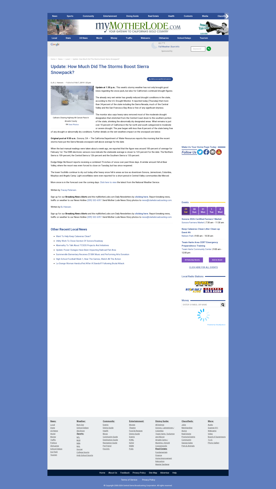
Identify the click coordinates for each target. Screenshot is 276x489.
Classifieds (223, 16)
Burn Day (80, 425)
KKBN (131, 446)
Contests (188, 16)
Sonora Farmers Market (193, 222)
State (68, 38)
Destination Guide (110, 440)
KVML (131, 440)
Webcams (145, 38)
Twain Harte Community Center (196, 249)
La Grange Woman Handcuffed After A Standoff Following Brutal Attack (90, 263)
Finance (158, 455)
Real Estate (153, 16)
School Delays (184, 38)
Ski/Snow (81, 431)
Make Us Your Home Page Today (199, 147)
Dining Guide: (162, 421)
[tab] (186, 211)
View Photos (73, 124)
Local (54, 38)
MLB (78, 440)
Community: (109, 421)
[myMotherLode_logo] (138, 27)
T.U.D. (210, 440)
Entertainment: (136, 421)
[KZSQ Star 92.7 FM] (192, 289)
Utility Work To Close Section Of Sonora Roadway (79, 241)
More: (211, 421)
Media (205, 16)
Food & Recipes (135, 431)
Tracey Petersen (68, 190)
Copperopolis (161, 446)
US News (83, 38)
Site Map (153, 472)
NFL (78, 437)
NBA (78, 443)
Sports (70, 16)
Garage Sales (187, 443)
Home (102, 472)
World (99, 38)
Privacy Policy (139, 472)
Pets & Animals (188, 446)
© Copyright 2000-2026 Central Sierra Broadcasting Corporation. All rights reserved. (138, 485)
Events (105, 425)
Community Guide (110, 437)
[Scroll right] (227, 16)
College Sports (83, 452)
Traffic (129, 38)
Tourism (204, 38)
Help (174, 472)
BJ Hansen (66, 207)
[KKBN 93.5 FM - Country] (213, 289)
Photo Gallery (213, 443)
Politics (53, 443)
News (54, 16)
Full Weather (164, 47)
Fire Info (106, 449)
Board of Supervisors (217, 437)
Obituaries (164, 38)
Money (114, 38)
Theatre (132, 428)
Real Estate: (161, 449)
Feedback (125, 472)
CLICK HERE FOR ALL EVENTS (203, 267)
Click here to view (108, 182)
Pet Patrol (107, 446)
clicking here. (142, 197)
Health (171, 16)
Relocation (159, 461)
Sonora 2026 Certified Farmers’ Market (202, 219)
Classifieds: (187, 421)
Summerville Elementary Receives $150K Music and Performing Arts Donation (92, 254)
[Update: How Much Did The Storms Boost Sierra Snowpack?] (72, 114)
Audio (210, 425)
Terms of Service (129, 480)
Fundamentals (161, 452)
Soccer (80, 449)
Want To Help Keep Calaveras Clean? (73, 236)
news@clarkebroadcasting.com (157, 200)
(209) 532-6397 (94, 200)
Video (210, 434)
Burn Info (175, 47)
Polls (131, 449)
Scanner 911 (213, 428)
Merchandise (187, 428)
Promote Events (188, 437)
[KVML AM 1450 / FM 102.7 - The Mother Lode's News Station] (204, 283)
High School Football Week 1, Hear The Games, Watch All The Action (88, 259)
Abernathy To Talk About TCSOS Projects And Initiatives (82, 245)
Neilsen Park (187, 236)
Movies (132, 425)
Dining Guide (132, 16)
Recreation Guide (110, 443)
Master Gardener (162, 464)
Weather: (81, 421)
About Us (112, 472)
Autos (184, 431)
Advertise (164, 472)
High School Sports (85, 455)
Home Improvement (163, 458)
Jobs (184, 425)
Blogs (105, 434)
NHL (78, 446)
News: (53, 421)
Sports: (80, 433)
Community (88, 16)
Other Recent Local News (69, 229)
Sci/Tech (54, 452)
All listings (159, 425)
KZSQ (131, 443)
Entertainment (110, 16)
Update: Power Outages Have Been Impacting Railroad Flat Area (86, 250)
